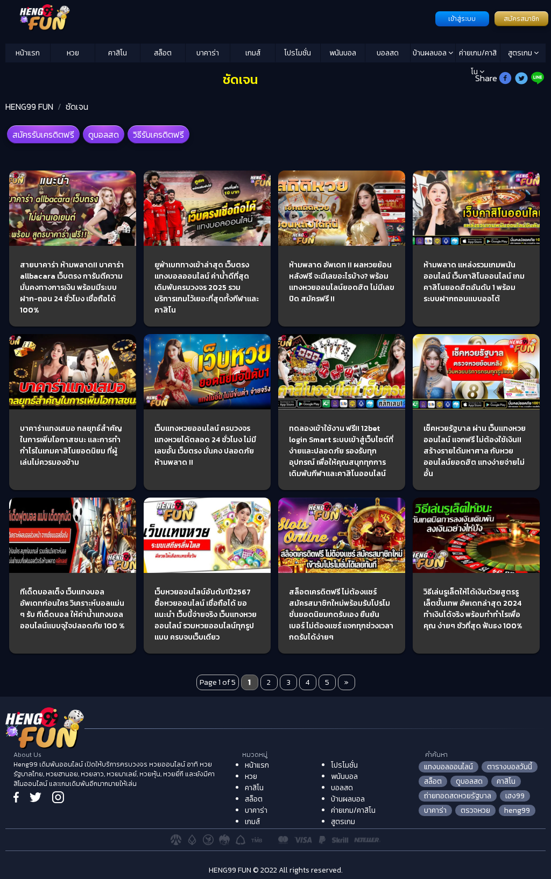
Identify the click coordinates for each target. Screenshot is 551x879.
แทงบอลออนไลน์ (448, 766)
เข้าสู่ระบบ (462, 19)
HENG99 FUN (29, 106)
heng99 (517, 810)
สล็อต (163, 53)
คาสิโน (117, 53)
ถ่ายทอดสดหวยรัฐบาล (457, 796)
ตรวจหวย (475, 810)
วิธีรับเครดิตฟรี (158, 134)
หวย (73, 53)
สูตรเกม (521, 53)
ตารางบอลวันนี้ (509, 766)
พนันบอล (342, 53)
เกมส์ (252, 53)
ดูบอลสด (103, 134)
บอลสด (388, 53)
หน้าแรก (28, 53)
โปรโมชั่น (297, 53)
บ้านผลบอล (430, 53)
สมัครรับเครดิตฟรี (43, 134)
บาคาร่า (207, 53)
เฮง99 (515, 796)
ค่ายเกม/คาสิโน (478, 54)
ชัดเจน (77, 106)
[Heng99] (219, 17)
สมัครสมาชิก (521, 19)
